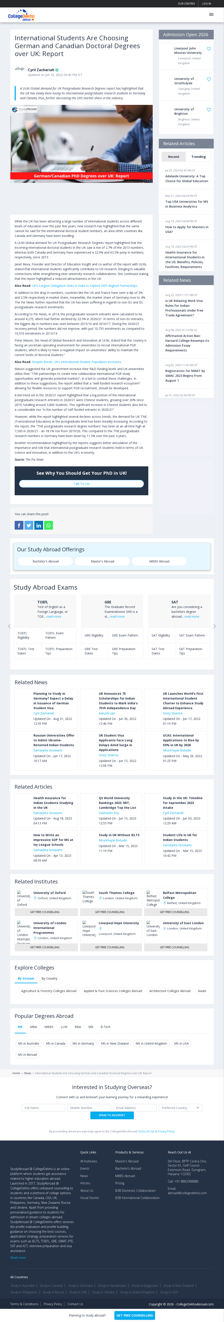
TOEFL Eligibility (23, 635)
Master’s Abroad (126, 1161)
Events (84, 1168)
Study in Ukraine (103, 1292)
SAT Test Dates (158, 651)
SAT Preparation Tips (190, 651)
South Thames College (117, 893)
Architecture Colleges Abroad (170, 991)
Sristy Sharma (172, 713)
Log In (206, 3)
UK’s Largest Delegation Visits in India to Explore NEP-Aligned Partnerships (84, 286)
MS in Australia (28, 1043)
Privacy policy (53, 1304)
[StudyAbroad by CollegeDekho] (21, 14)
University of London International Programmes (49, 928)
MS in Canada (55, 1043)
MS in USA (181, 1043)
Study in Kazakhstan (112, 1285)
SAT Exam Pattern (192, 635)
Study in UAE (78, 1292)
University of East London (183, 923)
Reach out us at (179, 1152)
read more (53, 616)
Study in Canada (51, 1285)
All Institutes (88, 1161)
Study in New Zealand (178, 1285)
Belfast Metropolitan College (179, 895)
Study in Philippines (24, 1292)
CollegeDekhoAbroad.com (195, 1304)
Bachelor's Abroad (46, 561)
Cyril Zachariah (41, 69)
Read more (18, 1257)
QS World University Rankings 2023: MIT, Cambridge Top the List (117, 803)
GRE (108, 602)
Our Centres (186, 3)
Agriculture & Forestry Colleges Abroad (48, 991)
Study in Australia (22, 1285)
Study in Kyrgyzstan (144, 1285)
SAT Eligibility (161, 635)
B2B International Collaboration (137, 1198)
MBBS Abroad (159, 561)
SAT (175, 602)
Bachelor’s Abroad (128, 1168)
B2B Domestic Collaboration (135, 1190)
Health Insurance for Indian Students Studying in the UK (53, 803)
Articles (85, 1183)
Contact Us (75, 1304)
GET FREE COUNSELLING (135, 1315)
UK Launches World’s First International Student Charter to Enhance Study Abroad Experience (183, 700)
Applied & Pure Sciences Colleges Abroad (113, 991)
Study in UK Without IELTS (119, 835)
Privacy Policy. (166, 1131)
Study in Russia (53, 1292)
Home (16, 1073)
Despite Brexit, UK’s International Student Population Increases (76, 362)
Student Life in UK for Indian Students (180, 837)
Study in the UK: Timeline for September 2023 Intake (183, 803)
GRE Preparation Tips (123, 651)
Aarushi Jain (107, 713)
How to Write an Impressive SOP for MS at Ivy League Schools (53, 840)
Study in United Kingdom (137, 1292)
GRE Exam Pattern (125, 635)
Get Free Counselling (45, 912)
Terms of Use (146, 1131)
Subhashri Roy (109, 813)
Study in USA (169, 1292)
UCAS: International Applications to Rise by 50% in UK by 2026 (181, 740)
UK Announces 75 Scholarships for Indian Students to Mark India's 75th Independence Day (118, 700)
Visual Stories (89, 1198)
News (27, 1073)
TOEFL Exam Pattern (54, 635)
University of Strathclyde (184, 81)
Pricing (119, 1183)
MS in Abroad (27, 1054)
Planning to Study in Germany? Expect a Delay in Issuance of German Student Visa (53, 700)
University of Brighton (184, 111)
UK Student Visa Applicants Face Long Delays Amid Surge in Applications (116, 742)
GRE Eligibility (94, 635)
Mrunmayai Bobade (177, 750)
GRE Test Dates (91, 651)
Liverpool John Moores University (188, 50)
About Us (86, 1190)
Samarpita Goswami (47, 750)
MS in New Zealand (115, 1043)
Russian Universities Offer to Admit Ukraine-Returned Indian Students (53, 740)
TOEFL (42, 602)
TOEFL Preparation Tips (58, 651)
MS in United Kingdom (151, 1043)
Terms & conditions (24, 1304)
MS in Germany (83, 1043)
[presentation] (9, 630)
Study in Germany (80, 1285)
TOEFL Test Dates (26, 651)
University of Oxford (49, 893)
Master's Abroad (102, 561)
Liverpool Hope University (119, 923)
